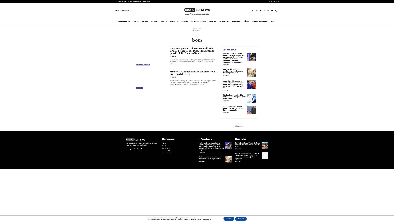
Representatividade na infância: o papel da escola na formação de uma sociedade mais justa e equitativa (247, 156)
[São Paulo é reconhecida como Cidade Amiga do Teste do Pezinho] (251, 98)
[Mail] (260, 10)
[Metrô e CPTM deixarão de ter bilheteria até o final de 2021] (152, 79)
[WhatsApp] (268, 10)
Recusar (241, 219)
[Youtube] (271, 10)
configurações (206, 220)
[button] (276, 10)
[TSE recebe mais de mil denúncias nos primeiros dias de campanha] (251, 110)
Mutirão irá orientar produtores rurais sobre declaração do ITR (233, 71)
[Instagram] (256, 10)
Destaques (139, 88)
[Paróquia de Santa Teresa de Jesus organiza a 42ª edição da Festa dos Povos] (265, 145)
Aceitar (229, 219)
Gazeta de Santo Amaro (142, 64)
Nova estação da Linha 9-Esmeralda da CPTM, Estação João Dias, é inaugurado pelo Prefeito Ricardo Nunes (192, 51)
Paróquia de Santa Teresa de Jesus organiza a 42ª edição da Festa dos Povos (247, 144)
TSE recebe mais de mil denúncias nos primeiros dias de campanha (233, 108)
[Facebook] (252, 10)
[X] (264, 10)
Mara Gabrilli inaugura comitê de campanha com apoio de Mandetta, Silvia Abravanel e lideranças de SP (233, 84)
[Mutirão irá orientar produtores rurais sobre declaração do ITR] (251, 72)
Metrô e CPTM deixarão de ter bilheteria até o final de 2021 (192, 73)
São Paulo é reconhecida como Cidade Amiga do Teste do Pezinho (234, 96)
